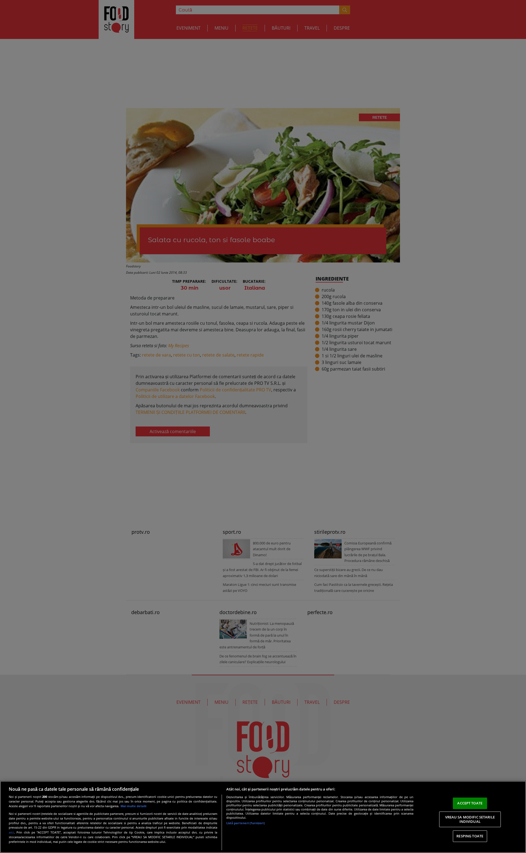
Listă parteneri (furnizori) (245, 823)
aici (11, 832)
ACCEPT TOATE (469, 803)
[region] (263, 817)
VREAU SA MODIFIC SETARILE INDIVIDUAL (470, 819)
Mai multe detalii (133, 806)
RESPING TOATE (469, 836)
